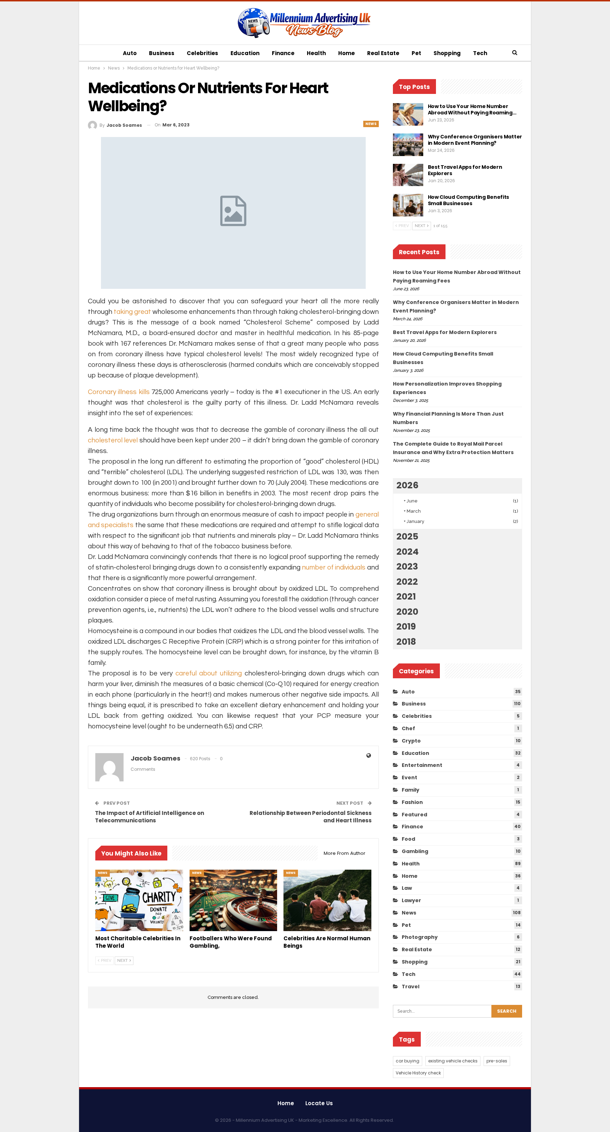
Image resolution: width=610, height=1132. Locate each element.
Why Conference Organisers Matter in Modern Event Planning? (475, 140)
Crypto (411, 740)
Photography (420, 937)
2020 (407, 612)
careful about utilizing (208, 673)
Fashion (412, 802)
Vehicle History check (418, 1073)
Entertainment (422, 765)
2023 (407, 566)
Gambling (415, 851)
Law (407, 888)
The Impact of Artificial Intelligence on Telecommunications (149, 816)
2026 (407, 485)
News (371, 123)
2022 (407, 582)
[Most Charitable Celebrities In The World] (139, 900)
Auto (130, 53)
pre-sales (496, 1061)
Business (161, 53)
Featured (414, 814)
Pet (416, 53)
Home (346, 53)
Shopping (447, 53)
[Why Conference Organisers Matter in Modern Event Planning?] (408, 144)
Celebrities (202, 53)
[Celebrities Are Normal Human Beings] (327, 900)
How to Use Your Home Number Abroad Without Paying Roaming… (472, 109)
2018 (406, 642)
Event (409, 777)
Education (245, 53)
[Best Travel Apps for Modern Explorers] (408, 175)
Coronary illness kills (119, 391)
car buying (407, 1061)
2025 (407, 536)
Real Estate (383, 53)
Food (408, 838)
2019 (406, 626)
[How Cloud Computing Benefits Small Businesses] (408, 205)
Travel (410, 986)
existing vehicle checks (453, 1061)
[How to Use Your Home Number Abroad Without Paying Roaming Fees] (408, 114)
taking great (132, 311)
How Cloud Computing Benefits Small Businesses (468, 200)
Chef (408, 728)
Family (410, 789)
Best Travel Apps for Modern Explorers (465, 170)
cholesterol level (113, 440)
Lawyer (411, 900)
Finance (283, 53)
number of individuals (333, 567)
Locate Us (319, 1103)
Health (316, 53)
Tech (480, 53)
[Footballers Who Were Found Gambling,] (233, 900)
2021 (406, 596)
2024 (407, 552)
